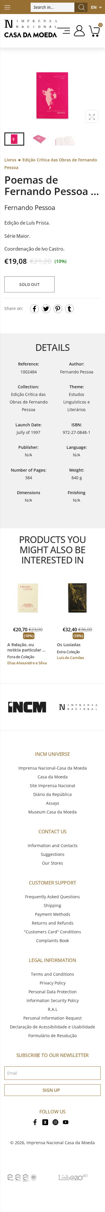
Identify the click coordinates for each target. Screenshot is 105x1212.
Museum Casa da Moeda (52, 812)
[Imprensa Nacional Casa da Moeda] (30, 31)
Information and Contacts (53, 845)
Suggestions (52, 854)
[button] (93, 94)
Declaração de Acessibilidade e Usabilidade (52, 1027)
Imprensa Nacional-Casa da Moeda (52, 768)
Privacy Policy (53, 983)
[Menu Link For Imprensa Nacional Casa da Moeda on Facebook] (35, 1122)
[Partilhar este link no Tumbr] (69, 308)
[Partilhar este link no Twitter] (46, 308)
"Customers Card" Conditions (52, 932)
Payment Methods (52, 914)
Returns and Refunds (53, 923)
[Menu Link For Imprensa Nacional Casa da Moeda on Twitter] (45, 1122)
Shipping (52, 905)
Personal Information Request (52, 1018)
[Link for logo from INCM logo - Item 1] (27, 706)
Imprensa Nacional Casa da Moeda (61, 1142)
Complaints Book (52, 940)
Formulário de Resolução (52, 1035)
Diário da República (52, 794)
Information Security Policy (53, 1000)
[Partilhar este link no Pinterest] (57, 308)
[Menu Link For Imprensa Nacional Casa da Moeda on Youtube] (66, 1122)
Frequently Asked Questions (52, 896)
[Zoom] (92, 116)
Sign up (51, 1090)
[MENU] (64, 31)
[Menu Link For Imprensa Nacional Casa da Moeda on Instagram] (55, 1122)
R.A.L (52, 1009)
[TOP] (7, 6)
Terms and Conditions (52, 974)
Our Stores (52, 863)
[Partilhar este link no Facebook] (34, 308)
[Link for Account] (78, 30)
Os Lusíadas (68, 644)
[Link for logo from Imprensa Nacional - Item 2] (78, 706)
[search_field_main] (81, 7)
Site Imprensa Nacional (52, 785)
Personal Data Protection (53, 991)
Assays (52, 803)
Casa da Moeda (53, 777)
